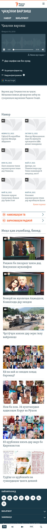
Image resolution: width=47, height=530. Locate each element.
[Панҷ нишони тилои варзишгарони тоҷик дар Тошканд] (12, 154)
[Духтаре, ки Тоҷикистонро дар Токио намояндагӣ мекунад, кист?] (35, 154)
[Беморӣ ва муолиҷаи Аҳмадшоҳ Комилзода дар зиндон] (23, 283)
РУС (31, 527)
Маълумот (22, 18)
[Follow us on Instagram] (21, 498)
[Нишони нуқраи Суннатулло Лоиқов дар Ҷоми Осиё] (12, 184)
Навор (7, 18)
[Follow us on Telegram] (32, 498)
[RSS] (38, 498)
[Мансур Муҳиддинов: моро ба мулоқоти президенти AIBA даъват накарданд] (35, 125)
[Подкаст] (4, 503)
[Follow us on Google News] (4, 498)
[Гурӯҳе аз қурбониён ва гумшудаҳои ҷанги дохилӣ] (23, 462)
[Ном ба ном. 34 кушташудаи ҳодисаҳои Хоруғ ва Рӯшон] (23, 392)
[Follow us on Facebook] (9, 498)
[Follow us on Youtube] (15, 498)
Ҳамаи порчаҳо (39, 205)
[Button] (12, 71)
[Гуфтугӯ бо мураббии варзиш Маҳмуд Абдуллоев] (12, 125)
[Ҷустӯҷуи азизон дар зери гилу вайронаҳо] (23, 318)
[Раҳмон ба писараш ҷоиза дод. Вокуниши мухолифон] (23, 248)
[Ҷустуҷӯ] (41, 527)
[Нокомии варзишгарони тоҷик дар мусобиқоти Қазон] (35, 184)
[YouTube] (22, 527)
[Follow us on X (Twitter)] (27, 498)
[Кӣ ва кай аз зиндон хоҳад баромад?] (23, 357)
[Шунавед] (12, 527)
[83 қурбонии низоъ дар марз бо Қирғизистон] (23, 427)
